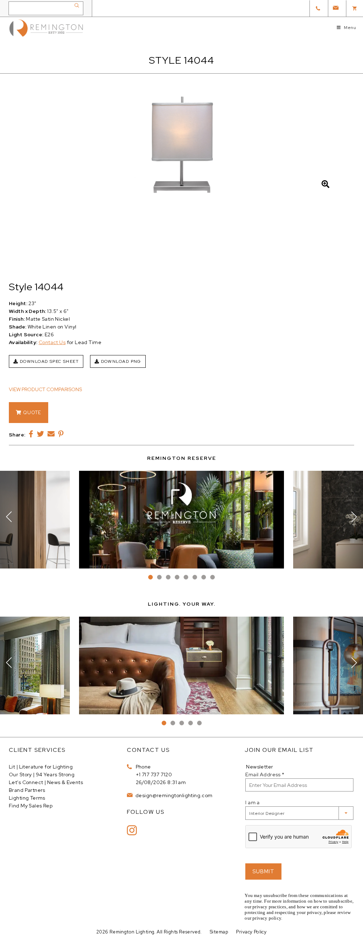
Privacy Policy (251, 932)
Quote (31, 413)
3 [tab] (168, 577)
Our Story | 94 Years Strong (41, 774)
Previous (9, 516)
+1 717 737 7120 (154, 774)
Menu (350, 27)
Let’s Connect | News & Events (46, 782)
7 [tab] (203, 577)
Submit (263, 871)
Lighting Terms (27, 798)
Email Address (264, 774)
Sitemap (219, 932)
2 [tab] (159, 577)
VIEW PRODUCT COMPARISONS (45, 389)
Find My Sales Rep (30, 805)
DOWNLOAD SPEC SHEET (48, 361)
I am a (252, 802)
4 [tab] (177, 577)
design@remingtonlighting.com (173, 795)
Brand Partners (27, 790)
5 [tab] (186, 577)
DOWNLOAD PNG (120, 361)
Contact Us (52, 342)
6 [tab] (194, 577)
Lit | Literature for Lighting (41, 767)
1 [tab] (150, 577)
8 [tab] (212, 577)
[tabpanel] (181, 519)
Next (354, 516)
